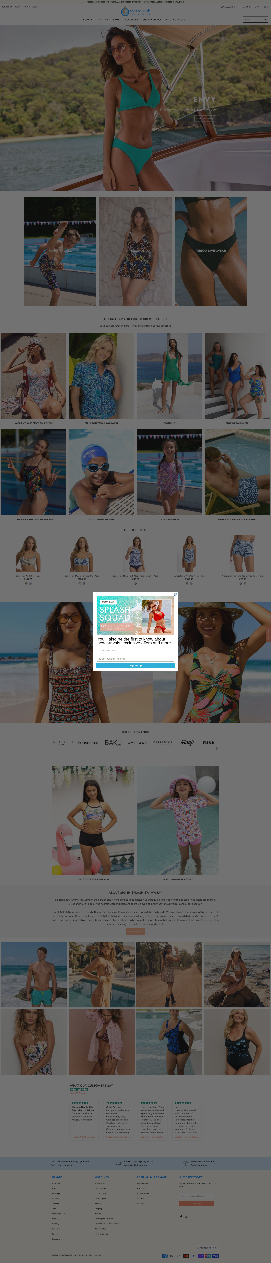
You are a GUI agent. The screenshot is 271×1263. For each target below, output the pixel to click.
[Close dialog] (175, 594)
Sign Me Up (135, 665)
